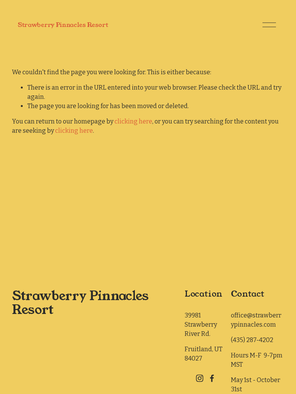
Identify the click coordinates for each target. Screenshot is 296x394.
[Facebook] (212, 378)
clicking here (133, 121)
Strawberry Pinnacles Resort (63, 24)
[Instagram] (200, 378)
